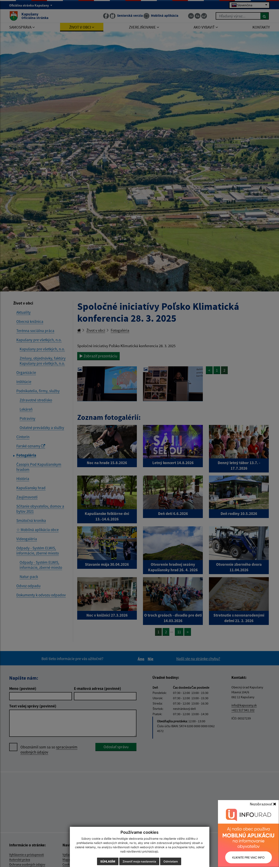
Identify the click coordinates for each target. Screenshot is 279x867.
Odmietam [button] (170, 861)
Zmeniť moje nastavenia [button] (139, 861)
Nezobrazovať (261, 803)
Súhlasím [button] (107, 861)
